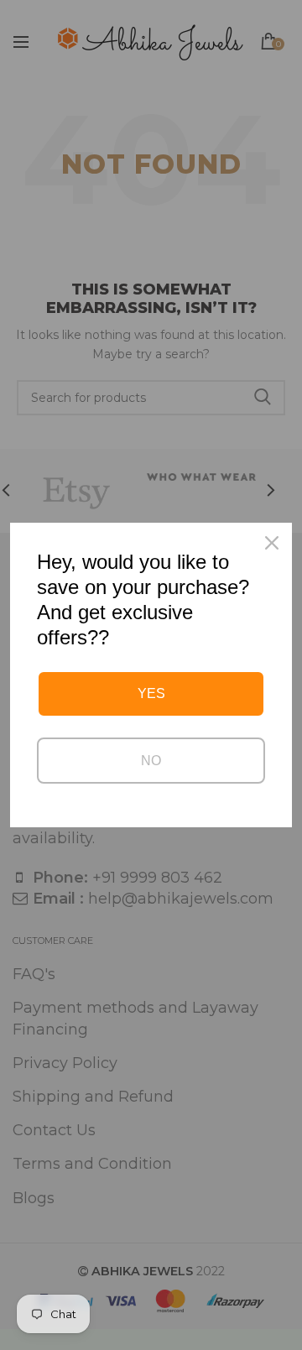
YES (151, 693)
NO (151, 760)
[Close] (272, 543)
